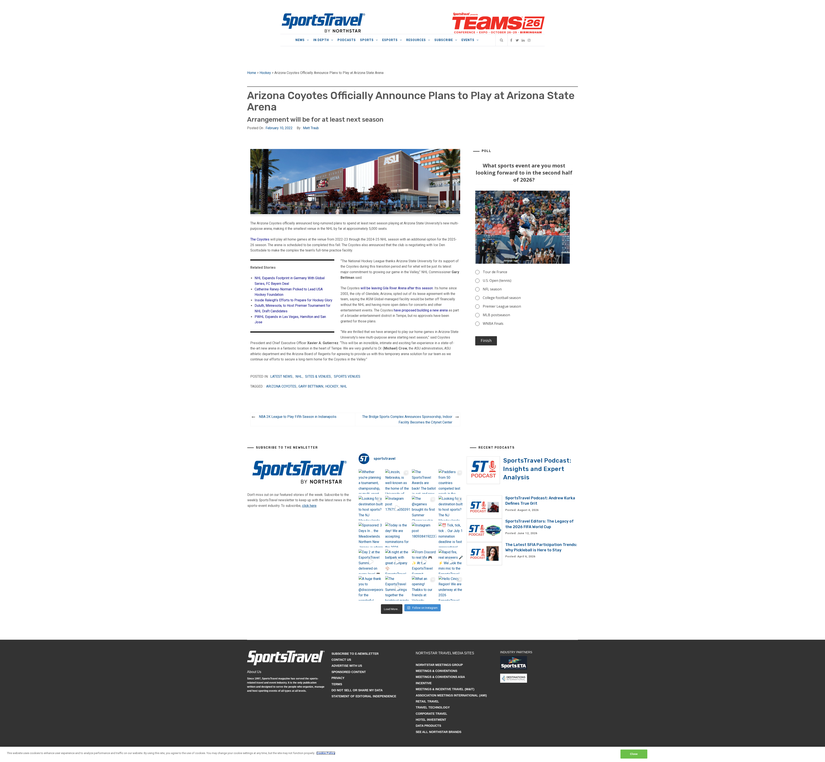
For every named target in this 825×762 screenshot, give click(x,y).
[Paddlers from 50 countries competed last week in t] (450, 481)
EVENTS (467, 40)
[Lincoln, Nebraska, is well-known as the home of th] (397, 481)
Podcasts (347, 40)
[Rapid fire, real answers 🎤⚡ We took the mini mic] (450, 561)
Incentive (424, 683)
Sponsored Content (349, 672)
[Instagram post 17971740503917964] (397, 508)
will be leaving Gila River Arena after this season (397, 288)
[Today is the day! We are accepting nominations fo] (397, 535)
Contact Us (341, 659)
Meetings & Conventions (436, 671)
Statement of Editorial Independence (364, 696)
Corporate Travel (431, 713)
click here (309, 506)
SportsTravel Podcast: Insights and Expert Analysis (537, 469)
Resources (416, 40)
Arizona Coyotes (281, 386)
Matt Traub (311, 128)
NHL (298, 376)
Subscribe (443, 40)
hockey (331, 386)
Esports (390, 40)
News (300, 40)
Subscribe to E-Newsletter (355, 653)
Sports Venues (347, 376)
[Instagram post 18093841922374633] (424, 535)
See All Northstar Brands (438, 732)
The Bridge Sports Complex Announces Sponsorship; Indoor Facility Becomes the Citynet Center (407, 419)
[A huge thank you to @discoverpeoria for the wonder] (371, 588)
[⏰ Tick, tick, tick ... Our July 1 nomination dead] (450, 535)
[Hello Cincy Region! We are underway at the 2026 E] (450, 588)
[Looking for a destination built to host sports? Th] (371, 508)
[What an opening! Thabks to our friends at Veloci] (424, 588)
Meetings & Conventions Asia (440, 677)
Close (634, 754)
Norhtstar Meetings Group (439, 665)
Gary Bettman (310, 386)
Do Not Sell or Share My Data (357, 690)
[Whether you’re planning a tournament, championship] (371, 481)
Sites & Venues (318, 376)
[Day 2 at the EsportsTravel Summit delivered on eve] (371, 561)
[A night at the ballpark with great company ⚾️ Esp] (397, 561)
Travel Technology (433, 707)
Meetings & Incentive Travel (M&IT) (445, 689)
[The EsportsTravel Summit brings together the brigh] (397, 588)
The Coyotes (259, 239)
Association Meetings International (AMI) (451, 695)
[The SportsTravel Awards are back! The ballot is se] (424, 481)
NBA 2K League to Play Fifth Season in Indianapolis (297, 417)
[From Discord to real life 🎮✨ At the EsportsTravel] (424, 561)
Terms (337, 684)
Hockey (265, 73)
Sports (367, 40)
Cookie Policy (325, 753)
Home (251, 73)
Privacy (338, 678)
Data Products (428, 725)
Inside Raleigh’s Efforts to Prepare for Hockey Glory (293, 300)
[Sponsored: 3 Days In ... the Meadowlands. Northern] (371, 535)
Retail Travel (427, 701)
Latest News (281, 376)
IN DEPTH (321, 40)
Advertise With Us (347, 665)
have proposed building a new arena (421, 310)
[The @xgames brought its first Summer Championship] (424, 508)
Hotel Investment (431, 719)
